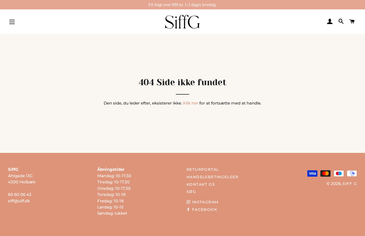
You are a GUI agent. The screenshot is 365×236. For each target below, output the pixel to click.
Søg (191, 191)
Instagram (204, 202)
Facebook (204, 209)
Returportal (203, 169)
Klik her (190, 103)
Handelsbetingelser (212, 177)
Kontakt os (201, 184)
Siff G (350, 183)
